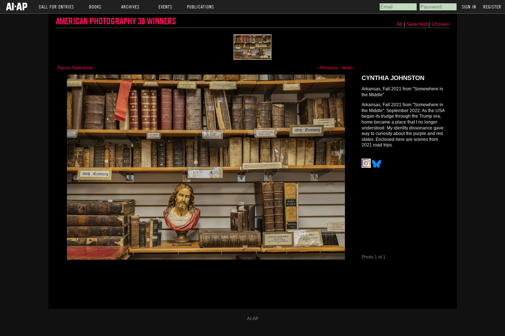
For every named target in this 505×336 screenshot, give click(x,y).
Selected (417, 24)
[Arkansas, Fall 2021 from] (205, 167)
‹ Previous (328, 67)
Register (492, 7)
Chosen (440, 24)
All (399, 24)
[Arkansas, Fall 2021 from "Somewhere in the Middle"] (252, 47)
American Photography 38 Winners (116, 21)
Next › (347, 67)
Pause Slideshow (75, 67)
